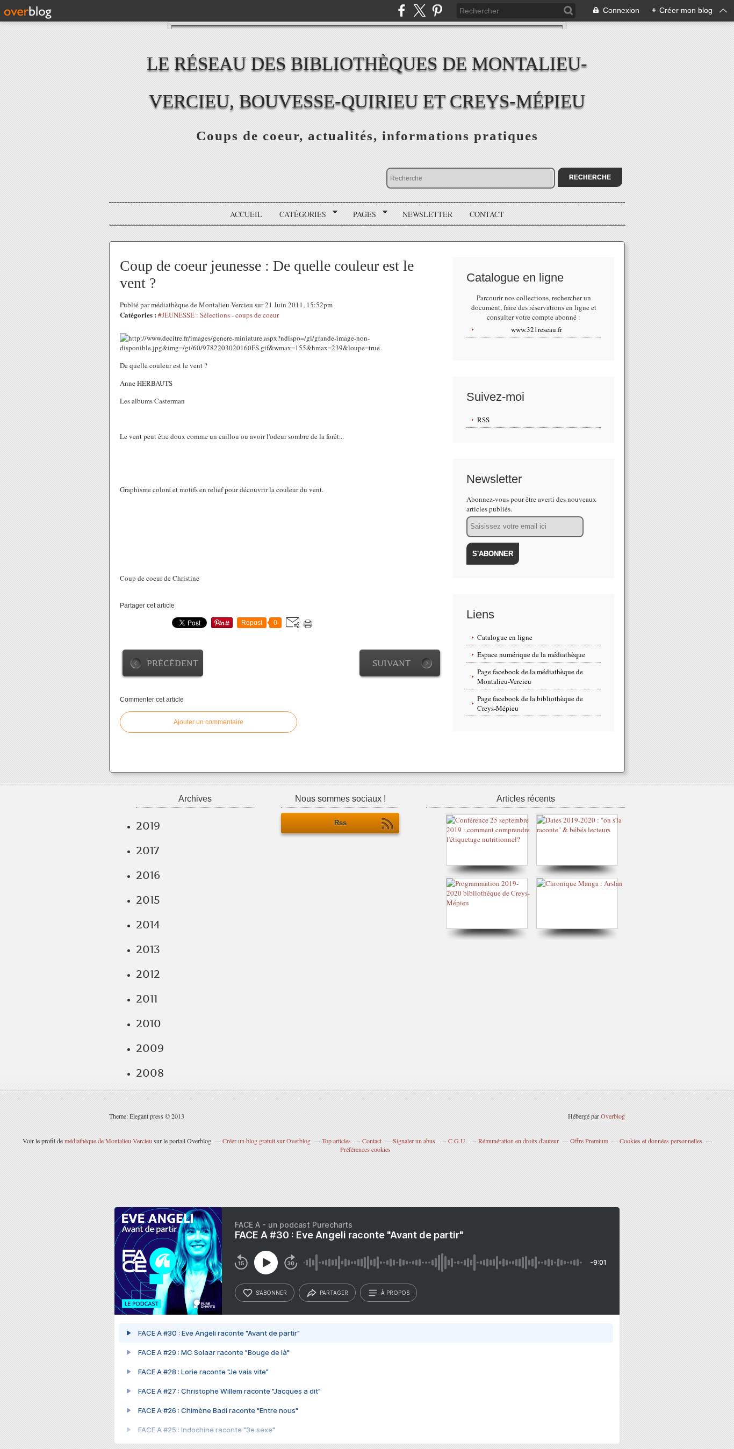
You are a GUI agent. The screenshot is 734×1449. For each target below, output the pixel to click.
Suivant (391, 663)
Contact (487, 214)
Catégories (299, 214)
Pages (361, 214)
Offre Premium (589, 1140)
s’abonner (271, 1292)
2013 (148, 949)
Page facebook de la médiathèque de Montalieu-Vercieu (530, 676)
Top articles (336, 1140)
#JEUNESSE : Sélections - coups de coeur (218, 315)
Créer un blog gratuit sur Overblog (266, 1140)
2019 (148, 825)
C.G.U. (457, 1140)
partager (334, 1292)
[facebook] (401, 10)
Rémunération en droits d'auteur (518, 1140)
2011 (146, 998)
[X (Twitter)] (419, 10)
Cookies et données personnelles (661, 1140)
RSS (483, 419)
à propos (395, 1292)
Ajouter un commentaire (208, 722)
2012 (148, 974)
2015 (148, 899)
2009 (150, 1048)
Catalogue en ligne (504, 637)
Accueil (246, 214)
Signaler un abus (415, 1140)
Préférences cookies (365, 1149)
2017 (147, 850)
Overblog (613, 1116)
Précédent (172, 663)
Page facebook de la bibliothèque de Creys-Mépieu (530, 703)
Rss (340, 823)
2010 (148, 1023)
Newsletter (427, 214)
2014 (148, 924)
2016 (148, 875)
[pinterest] (437, 10)
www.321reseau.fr (536, 329)
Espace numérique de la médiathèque (531, 654)
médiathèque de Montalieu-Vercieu (108, 1140)
